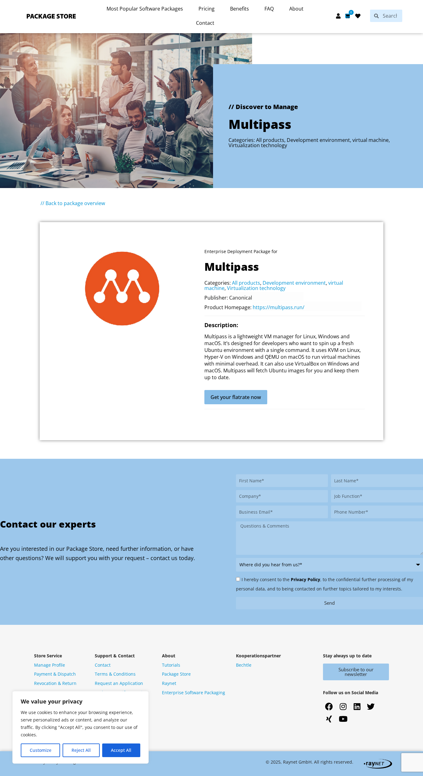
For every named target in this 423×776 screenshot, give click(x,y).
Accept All (121, 750)
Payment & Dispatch (55, 674)
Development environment (318, 140)
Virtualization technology (258, 145)
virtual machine (370, 140)
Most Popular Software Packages (145, 8)
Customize (40, 750)
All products (270, 140)
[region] (80, 727)
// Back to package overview (73, 203)
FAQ (269, 8)
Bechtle (243, 665)
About (296, 8)
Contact (205, 23)
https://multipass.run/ (278, 307)
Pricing (206, 8)
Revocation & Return (55, 683)
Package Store (176, 674)
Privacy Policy (305, 579)
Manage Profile (49, 665)
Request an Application (119, 683)
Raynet (169, 683)
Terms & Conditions (115, 674)
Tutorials (171, 665)
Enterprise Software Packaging (193, 692)
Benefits (239, 8)
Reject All (81, 750)
